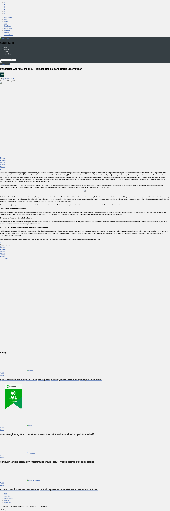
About (5, 494)
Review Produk (8, 28)
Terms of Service (8, 35)
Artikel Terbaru (8, 17)
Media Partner (7, 26)
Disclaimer (6, 33)
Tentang (6, 21)
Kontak (5, 24)
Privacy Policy (8, 30)
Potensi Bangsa (8, 54)
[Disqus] (85, 281)
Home (5, 47)
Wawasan (6, 49)
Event (5, 19)
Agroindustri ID (7, 79)
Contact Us (7, 496)
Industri (6, 52)
